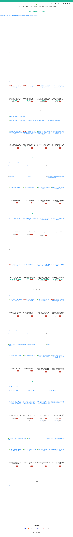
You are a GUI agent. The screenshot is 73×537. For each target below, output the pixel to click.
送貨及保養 (41, 6)
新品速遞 (20, 6)
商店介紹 (35, 6)
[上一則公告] (8, 1)
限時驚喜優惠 (25, 6)
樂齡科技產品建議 (52, 6)
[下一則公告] (64, 1)
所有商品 (31, 6)
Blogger (46, 6)
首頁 (17, 6)
